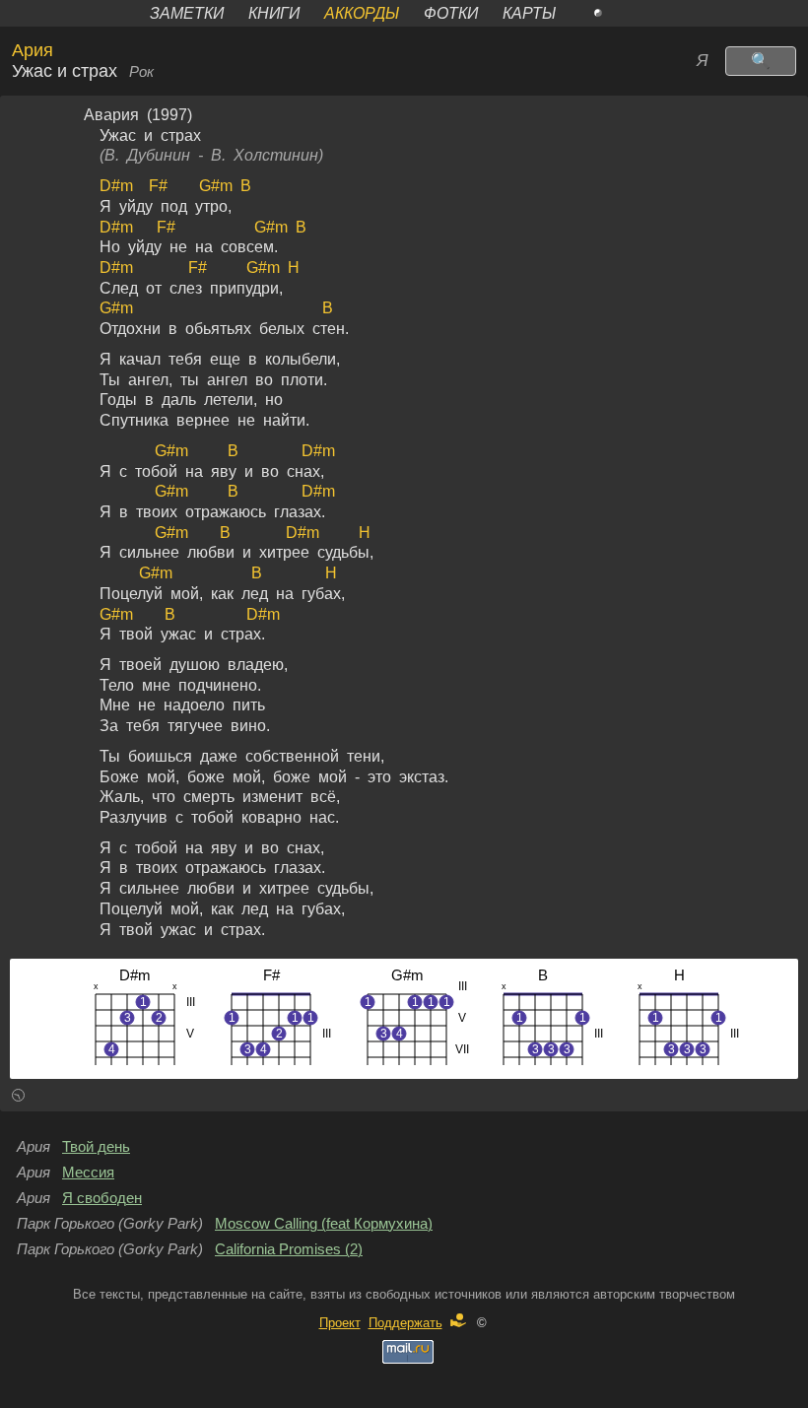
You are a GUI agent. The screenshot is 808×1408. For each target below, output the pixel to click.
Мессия (88, 1172)
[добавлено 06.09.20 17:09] (18, 1098)
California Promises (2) (289, 1249)
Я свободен (102, 1198)
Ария (32, 50)
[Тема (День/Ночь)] (620, 13)
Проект (340, 1322)
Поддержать (405, 1322)
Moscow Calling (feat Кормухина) (324, 1224)
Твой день (96, 1147)
